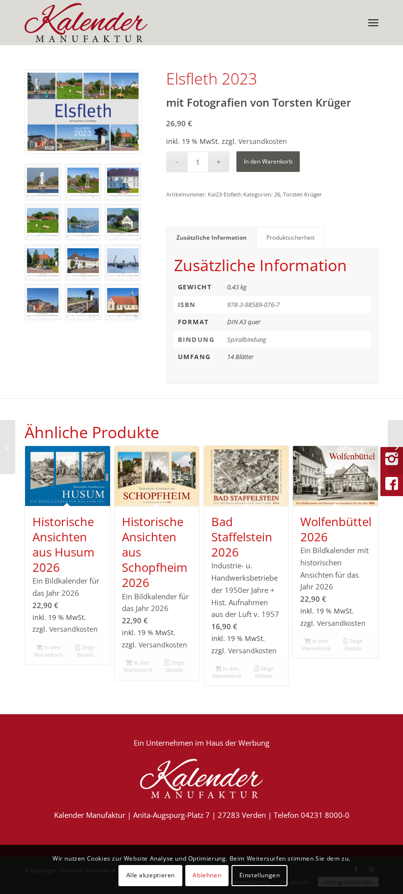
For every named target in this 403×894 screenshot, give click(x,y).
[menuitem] (373, 22)
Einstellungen (259, 875)
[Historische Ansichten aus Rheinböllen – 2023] (395, 447)
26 (277, 194)
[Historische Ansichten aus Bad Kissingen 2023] (7, 447)
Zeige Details (86, 650)
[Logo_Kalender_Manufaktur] (86, 22)
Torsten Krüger (302, 194)
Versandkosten (262, 141)
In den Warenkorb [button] (48, 650)
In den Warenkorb (268, 161)
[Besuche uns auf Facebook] (391, 484)
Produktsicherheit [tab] (290, 237)
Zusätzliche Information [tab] (211, 237)
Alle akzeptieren (150, 875)
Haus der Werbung (237, 743)
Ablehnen (207, 875)
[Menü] (373, 22)
